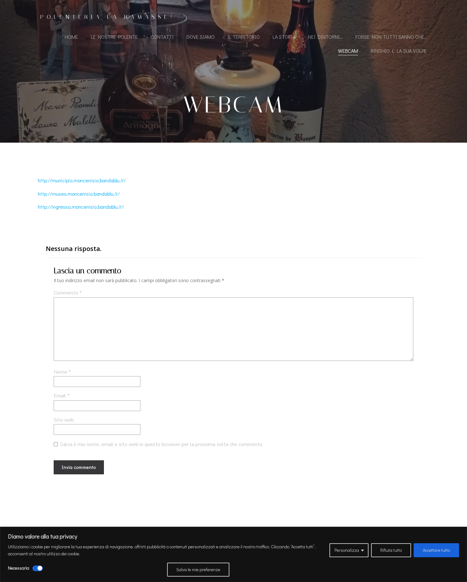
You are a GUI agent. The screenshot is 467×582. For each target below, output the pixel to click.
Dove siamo (200, 36)
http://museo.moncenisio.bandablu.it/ (79, 193)
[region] (233, 554)
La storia (284, 36)
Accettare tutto (436, 550)
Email (62, 395)
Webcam (348, 50)
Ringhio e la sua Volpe (399, 50)
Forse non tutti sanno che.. (391, 36)
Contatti (162, 36)
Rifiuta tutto (391, 550)
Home (71, 36)
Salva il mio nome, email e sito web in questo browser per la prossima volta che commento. (161, 444)
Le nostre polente (114, 36)
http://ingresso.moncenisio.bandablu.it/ (81, 206)
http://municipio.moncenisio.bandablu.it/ (82, 180)
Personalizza (347, 550)
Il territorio (243, 36)
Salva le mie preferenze (198, 569)
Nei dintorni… (325, 36)
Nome (62, 372)
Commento (68, 292)
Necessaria (18, 568)
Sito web (64, 419)
